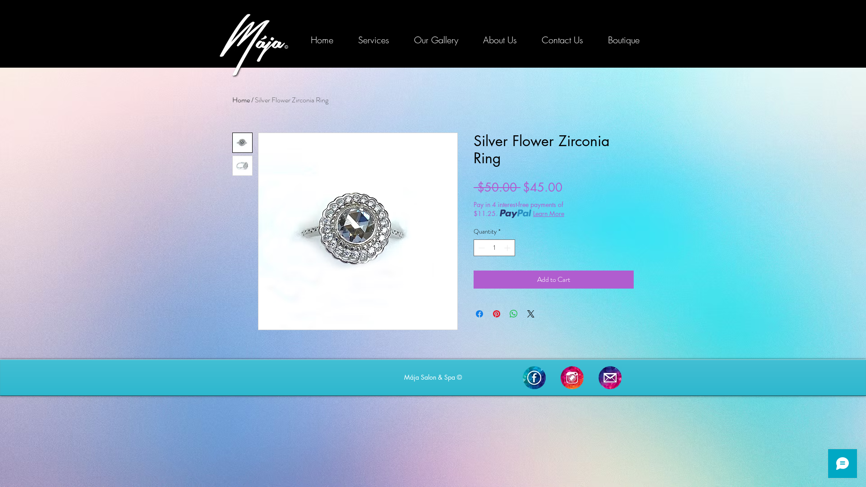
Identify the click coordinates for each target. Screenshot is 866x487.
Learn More (548, 213)
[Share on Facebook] (479, 313)
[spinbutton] (494, 248)
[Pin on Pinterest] (496, 313)
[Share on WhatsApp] (513, 313)
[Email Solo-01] (610, 377)
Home (241, 100)
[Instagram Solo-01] (572, 377)
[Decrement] (480, 248)
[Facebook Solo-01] (534, 377)
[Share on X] (530, 313)
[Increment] (508, 248)
